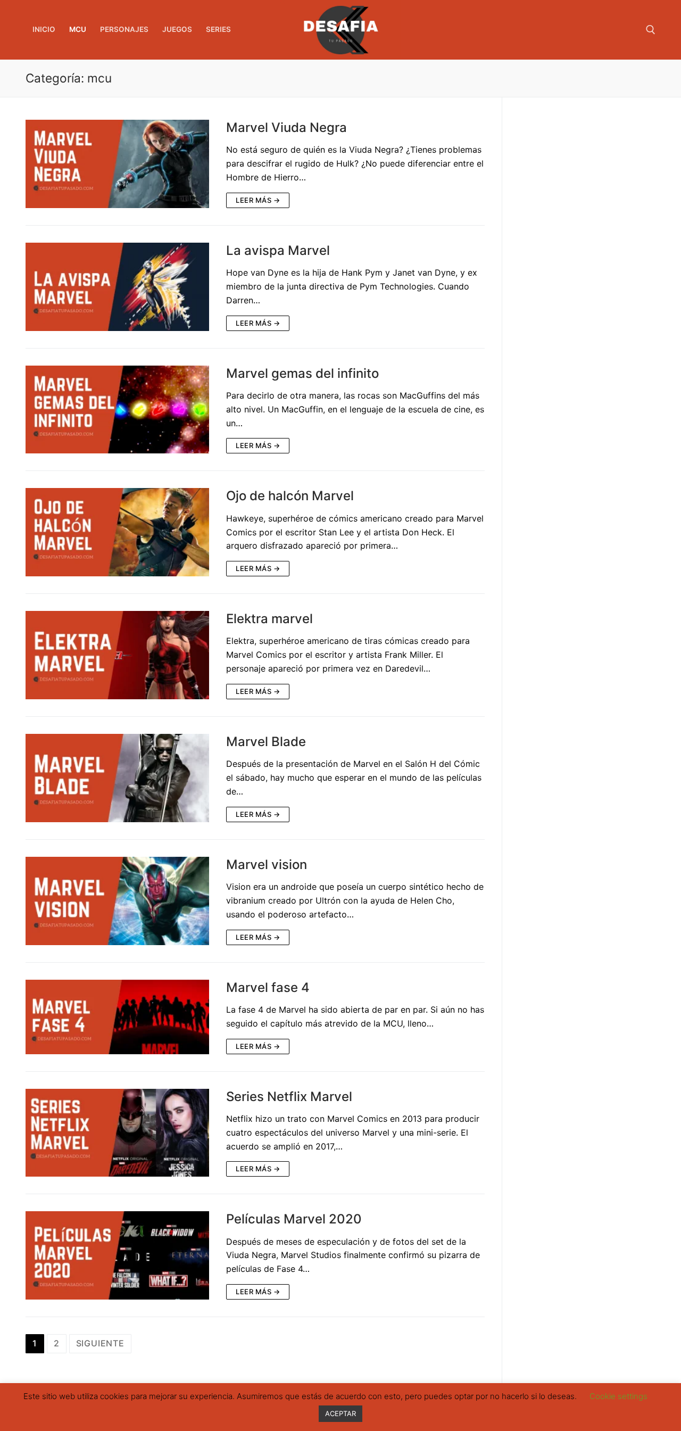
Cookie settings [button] (618, 1396)
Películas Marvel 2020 (294, 1219)
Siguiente (100, 1343)
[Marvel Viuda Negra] (117, 164)
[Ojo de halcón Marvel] (117, 532)
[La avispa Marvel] (117, 287)
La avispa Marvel (278, 250)
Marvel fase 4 (268, 987)
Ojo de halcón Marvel (290, 495)
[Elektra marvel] (117, 655)
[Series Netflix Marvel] (117, 1133)
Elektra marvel (269, 618)
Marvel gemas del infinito (302, 373)
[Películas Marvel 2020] (117, 1255)
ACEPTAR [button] (340, 1413)
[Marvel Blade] (117, 778)
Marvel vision (266, 864)
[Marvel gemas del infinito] (117, 410)
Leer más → (258, 200)
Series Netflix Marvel (289, 1096)
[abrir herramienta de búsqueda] (650, 30)
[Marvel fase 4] (117, 1017)
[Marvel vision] (117, 901)
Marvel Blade (266, 741)
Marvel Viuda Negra (286, 127)
